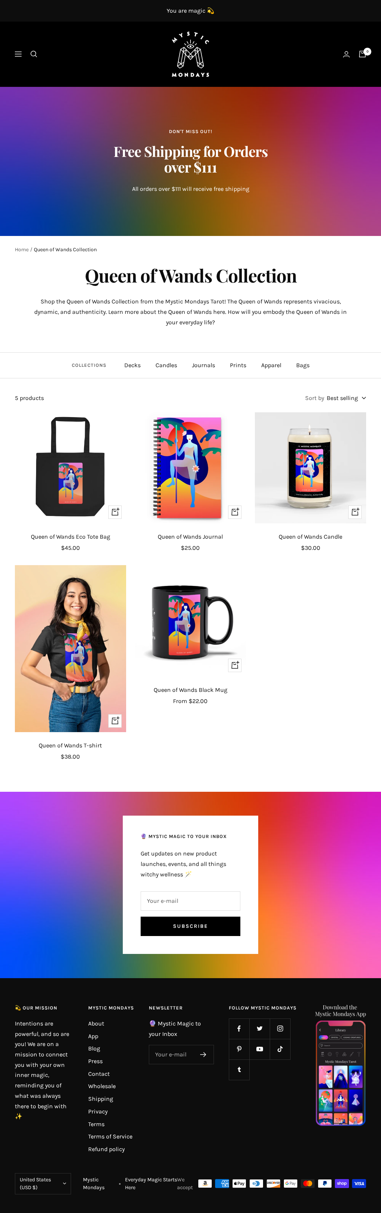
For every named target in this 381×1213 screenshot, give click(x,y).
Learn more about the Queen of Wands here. (167, 311)
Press (95, 1061)
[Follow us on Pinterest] (239, 1049)
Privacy (98, 1111)
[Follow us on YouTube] (259, 1049)
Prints (238, 365)
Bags (303, 365)
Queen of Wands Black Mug (190, 689)
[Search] (34, 54)
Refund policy (106, 1149)
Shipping (100, 1098)
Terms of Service (110, 1136)
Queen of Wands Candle (310, 536)
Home (22, 249)
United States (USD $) (35, 1183)
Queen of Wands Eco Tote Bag (70, 536)
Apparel (271, 365)
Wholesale (102, 1086)
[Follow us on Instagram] (280, 1028)
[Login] (346, 54)
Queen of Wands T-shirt (70, 745)
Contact (99, 1073)
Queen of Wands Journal (190, 536)
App (93, 1036)
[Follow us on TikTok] (280, 1049)
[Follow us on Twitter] (259, 1028)
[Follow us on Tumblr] (239, 1069)
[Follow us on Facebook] (239, 1028)
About (96, 1023)
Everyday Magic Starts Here (151, 1183)
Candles (166, 365)
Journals (203, 365)
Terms (96, 1124)
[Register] (203, 1054)
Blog (94, 1048)
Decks (132, 365)
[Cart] (362, 54)
